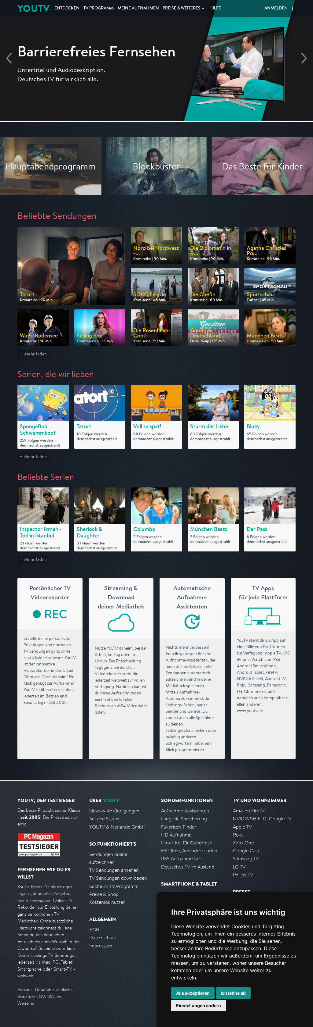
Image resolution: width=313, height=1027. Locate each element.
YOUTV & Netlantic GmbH (117, 827)
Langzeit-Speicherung (184, 818)
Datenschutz (102, 937)
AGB (94, 929)
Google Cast (246, 850)
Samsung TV (246, 858)
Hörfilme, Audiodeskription (189, 850)
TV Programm (98, 8)
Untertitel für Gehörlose (186, 843)
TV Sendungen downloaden (118, 878)
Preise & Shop (104, 894)
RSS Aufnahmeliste (181, 858)
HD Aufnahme (176, 835)
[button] (292, 8)
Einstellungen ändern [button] (198, 1005)
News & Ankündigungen (114, 811)
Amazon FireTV (248, 811)
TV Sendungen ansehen (114, 870)
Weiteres (182, 8)
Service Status (104, 818)
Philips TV (243, 875)
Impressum (100, 946)
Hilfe (215, 8)
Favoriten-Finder (178, 827)
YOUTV (33, 8)
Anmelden (276, 8)
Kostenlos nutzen (107, 902)
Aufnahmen (138, 8)
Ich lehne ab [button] (233, 993)
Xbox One (243, 843)
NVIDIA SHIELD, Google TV (262, 818)
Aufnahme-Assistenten (185, 811)
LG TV (239, 867)
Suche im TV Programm (113, 886)
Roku (238, 835)
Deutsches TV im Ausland (187, 867)
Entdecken (66, 8)
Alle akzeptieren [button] (193, 993)
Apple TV (242, 827)
